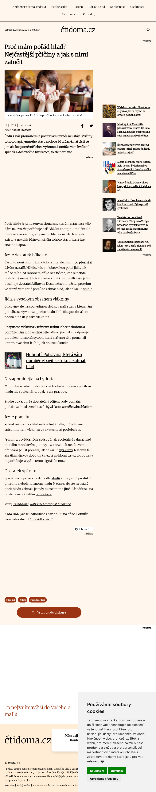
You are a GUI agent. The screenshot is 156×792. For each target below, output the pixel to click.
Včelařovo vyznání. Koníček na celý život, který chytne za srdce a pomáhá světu (133, 111)
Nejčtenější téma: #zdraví (29, 7)
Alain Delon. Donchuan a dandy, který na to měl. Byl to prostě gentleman (134, 204)
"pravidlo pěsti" (41, 519)
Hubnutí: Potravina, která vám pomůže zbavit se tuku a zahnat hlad (56, 360)
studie (87, 289)
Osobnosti (137, 7)
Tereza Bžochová (21, 129)
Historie (78, 7)
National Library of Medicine (50, 504)
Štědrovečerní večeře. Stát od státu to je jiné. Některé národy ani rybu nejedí (133, 148)
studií (56, 478)
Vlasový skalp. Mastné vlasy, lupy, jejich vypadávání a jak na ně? (134, 186)
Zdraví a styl (97, 7)
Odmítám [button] (117, 770)
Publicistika (59, 7)
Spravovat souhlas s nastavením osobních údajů (59, 785)
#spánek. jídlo (37, 599)
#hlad (22, 599)
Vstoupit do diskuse (51, 612)
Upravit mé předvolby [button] (104, 778)
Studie (9, 401)
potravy (41, 445)
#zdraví (10, 599)
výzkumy (66, 450)
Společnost (117, 7)
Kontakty (89, 14)
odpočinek (44, 494)
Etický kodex (23, 785)
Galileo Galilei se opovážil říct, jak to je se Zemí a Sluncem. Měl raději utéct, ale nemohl (134, 245)
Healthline (20, 504)
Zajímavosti (69, 14)
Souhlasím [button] (97, 770)
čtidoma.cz (78, 29)
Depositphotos (25, 780)
